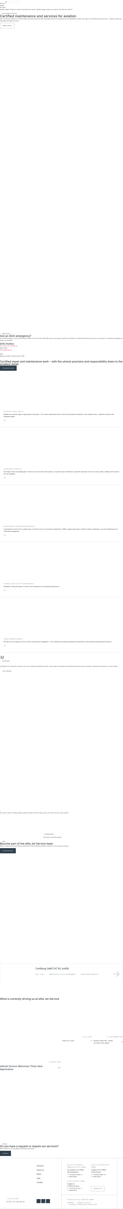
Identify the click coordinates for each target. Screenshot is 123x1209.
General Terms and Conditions (83, 1204)
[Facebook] (39, 1201)
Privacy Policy (84, 1202)
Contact (40, 1182)
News (39, 1174)
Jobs (38, 1178)
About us (40, 1170)
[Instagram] (43, 1201)
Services (40, 1166)
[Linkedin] (48, 1201)
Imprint (70, 1202)
